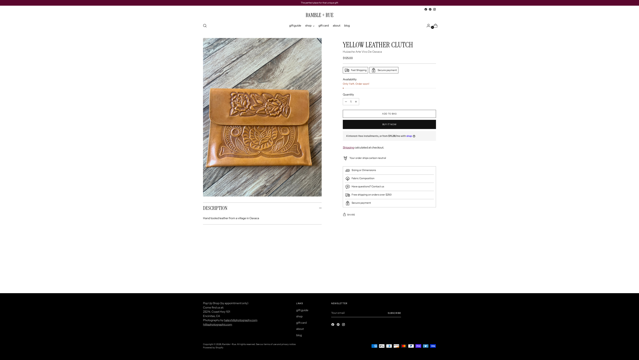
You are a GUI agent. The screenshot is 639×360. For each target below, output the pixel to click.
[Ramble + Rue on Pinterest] (430, 9)
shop (299, 316)
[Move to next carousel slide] (433, 256)
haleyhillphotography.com (240, 320)
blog (299, 335)
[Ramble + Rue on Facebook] (425, 9)
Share (351, 214)
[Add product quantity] (346, 101)
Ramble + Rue (229, 344)
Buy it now (389, 124)
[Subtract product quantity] (356, 101)
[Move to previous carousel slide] (425, 256)
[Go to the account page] (427, 25)
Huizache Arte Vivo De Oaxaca (362, 51)
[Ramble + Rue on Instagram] (434, 9)
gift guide (302, 310)
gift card (301, 322)
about (300, 328)
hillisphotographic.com (217, 324)
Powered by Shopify (213, 347)
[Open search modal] (205, 25)
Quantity (348, 94)
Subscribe (394, 313)
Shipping (348, 147)
